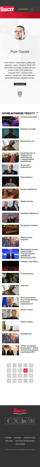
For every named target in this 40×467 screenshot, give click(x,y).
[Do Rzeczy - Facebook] (8, 421)
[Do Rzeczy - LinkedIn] (24, 421)
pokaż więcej (20, 84)
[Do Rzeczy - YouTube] (32, 421)
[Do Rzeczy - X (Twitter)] (16, 421)
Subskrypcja (29, 438)
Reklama (9, 441)
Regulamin (20, 444)
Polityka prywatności (25, 441)
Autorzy (7, 15)
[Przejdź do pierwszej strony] (9, 365)
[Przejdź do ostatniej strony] (31, 381)
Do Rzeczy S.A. (15, 449)
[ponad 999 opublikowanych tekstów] (20, 94)
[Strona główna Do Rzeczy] (7, 10)
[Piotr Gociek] (20, 32)
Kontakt (17, 438)
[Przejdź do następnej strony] (25, 381)
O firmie (8, 438)
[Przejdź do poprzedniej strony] (14, 365)
